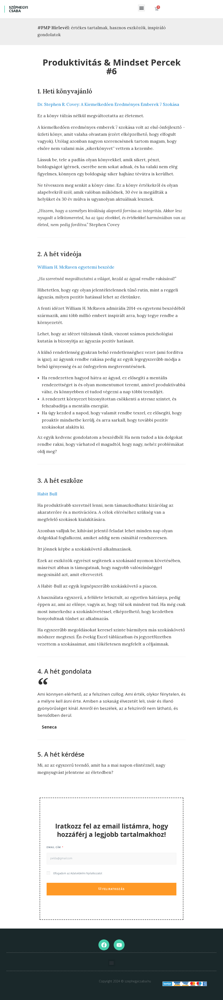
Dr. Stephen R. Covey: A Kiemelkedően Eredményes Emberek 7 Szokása (108, 104)
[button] (141, 8)
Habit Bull (47, 494)
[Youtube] (119, 944)
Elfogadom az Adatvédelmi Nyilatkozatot (77, 873)
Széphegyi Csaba (18, 9)
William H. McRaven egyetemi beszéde (75, 267)
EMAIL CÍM (54, 847)
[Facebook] (103, 944)
